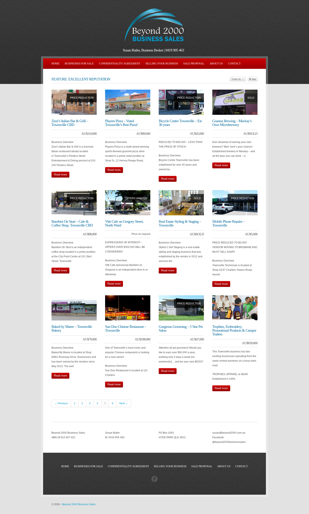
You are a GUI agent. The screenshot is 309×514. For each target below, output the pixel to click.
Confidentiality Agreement (119, 63)
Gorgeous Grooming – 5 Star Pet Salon (181, 328)
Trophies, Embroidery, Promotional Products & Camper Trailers (234, 330)
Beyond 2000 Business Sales (79, 504)
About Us (216, 63)
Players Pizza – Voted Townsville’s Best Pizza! (121, 123)
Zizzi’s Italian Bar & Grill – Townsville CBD (70, 123)
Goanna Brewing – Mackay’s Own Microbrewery (232, 123)
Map (253, 79)
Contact (234, 63)
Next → (123, 403)
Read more (60, 174)
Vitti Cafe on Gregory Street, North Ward (124, 223)
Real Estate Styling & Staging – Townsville (180, 223)
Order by (237, 79)
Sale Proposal (193, 63)
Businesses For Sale (79, 63)
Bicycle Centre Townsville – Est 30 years (180, 123)
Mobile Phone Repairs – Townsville (228, 223)
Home (55, 63)
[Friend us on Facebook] (154, 481)
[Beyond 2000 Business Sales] (154, 43)
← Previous (61, 403)
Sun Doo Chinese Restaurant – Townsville (125, 328)
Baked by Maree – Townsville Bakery (72, 328)
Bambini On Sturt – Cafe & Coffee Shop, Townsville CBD (72, 223)
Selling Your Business (161, 63)
